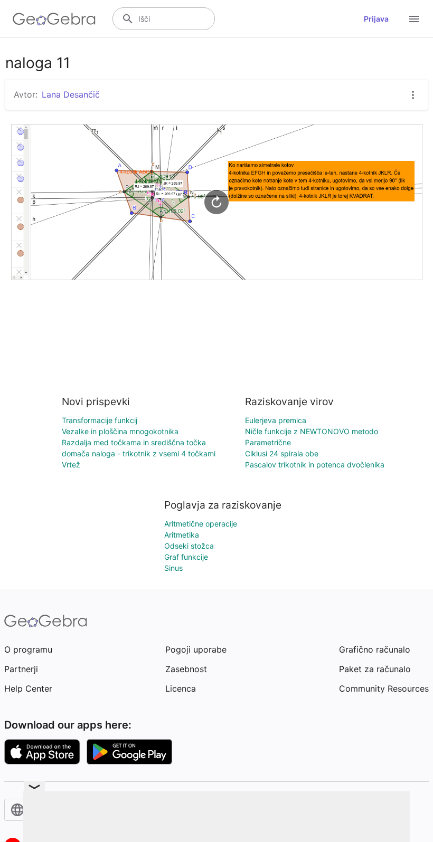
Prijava (376, 18)
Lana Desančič (71, 94)
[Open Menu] (414, 19)
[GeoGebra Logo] (54, 19)
